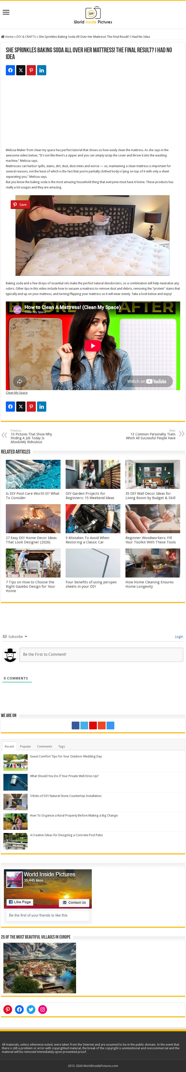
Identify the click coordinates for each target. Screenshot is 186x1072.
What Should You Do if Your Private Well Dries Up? (64, 776)
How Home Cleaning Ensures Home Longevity (149, 584)
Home (9, 37)
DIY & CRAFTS (26, 37)
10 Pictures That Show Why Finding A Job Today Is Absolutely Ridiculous (31, 436)
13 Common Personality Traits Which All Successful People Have (150, 434)
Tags (61, 746)
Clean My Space (17, 392)
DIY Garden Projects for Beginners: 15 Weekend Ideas (90, 495)
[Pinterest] (93, 725)
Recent (9, 746)
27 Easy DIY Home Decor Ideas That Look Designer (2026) (31, 540)
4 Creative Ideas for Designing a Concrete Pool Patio (66, 835)
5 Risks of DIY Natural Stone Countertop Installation (65, 796)
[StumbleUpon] (102, 725)
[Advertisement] (93, 113)
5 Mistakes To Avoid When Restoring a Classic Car (87, 540)
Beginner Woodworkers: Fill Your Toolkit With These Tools (150, 540)
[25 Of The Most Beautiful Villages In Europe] (39, 968)
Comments (44, 746)
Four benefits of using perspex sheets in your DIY (91, 584)
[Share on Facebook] (10, 70)
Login (178, 637)
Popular (25, 746)
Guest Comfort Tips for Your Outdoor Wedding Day (66, 756)
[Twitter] (84, 725)
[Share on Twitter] (20, 70)
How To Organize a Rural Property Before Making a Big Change (74, 815)
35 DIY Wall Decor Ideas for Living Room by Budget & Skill (150, 495)
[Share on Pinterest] (31, 70)
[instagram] (110, 725)
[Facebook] (75, 725)
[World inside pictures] (93, 14)
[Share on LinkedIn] (41, 70)
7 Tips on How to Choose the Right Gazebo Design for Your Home (30, 586)
